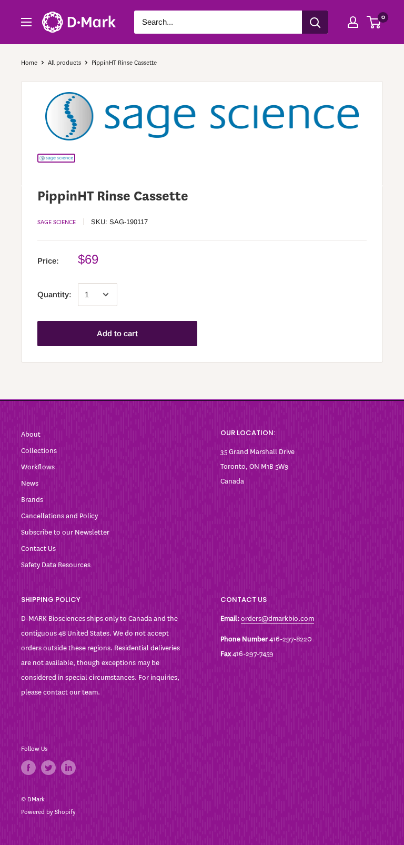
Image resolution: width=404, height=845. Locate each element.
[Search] (315, 22)
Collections (39, 451)
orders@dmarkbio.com (277, 618)
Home (29, 62)
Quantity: (54, 294)
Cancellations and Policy (59, 516)
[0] (374, 22)
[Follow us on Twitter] (48, 767)
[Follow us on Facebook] (28, 767)
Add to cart (117, 333)
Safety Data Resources (55, 565)
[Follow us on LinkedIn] (68, 767)
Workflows (38, 467)
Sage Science (56, 222)
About (31, 434)
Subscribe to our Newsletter (65, 532)
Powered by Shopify (48, 812)
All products (64, 62)
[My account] (353, 22)
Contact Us (38, 549)
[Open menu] (26, 22)
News (29, 483)
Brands (32, 500)
